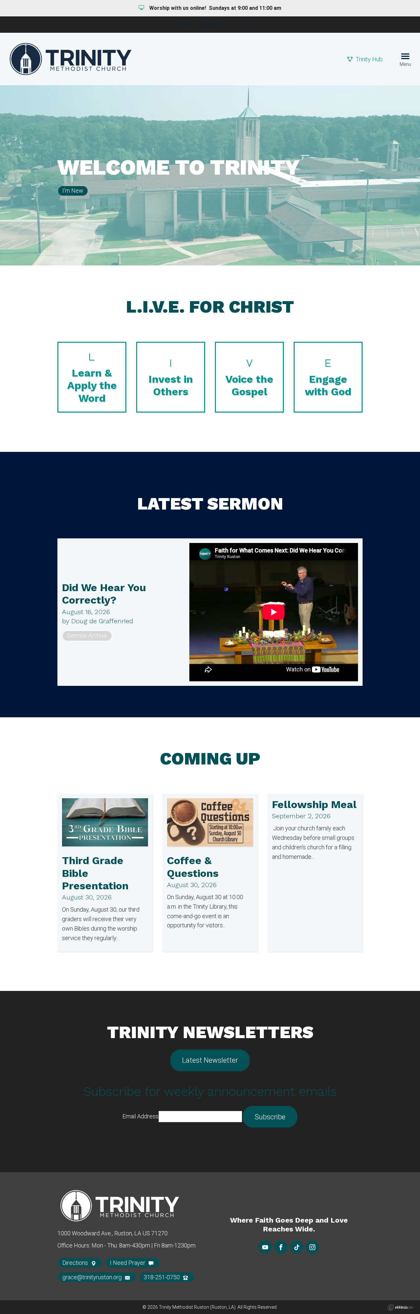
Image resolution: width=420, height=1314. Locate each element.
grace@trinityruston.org (92, 1277)
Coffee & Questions (193, 866)
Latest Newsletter (210, 1060)
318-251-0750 (162, 1277)
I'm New (182, 25)
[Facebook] (280, 1247)
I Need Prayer (128, 1262)
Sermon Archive (87, 635)
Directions (75, 1262)
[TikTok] (296, 1247)
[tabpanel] (210, 175)
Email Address (140, 1116)
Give (241, 25)
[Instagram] (312, 1247)
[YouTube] (265, 1247)
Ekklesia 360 (400, 1307)
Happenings (213, 25)
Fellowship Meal (314, 804)
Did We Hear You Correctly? (104, 593)
